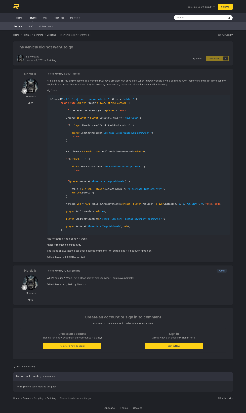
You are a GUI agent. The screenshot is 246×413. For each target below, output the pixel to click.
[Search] (229, 17)
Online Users (46, 26)
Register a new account (72, 346)
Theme (124, 407)
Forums (32, 17)
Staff (30, 26)
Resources (58, 17)
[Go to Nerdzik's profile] (20, 58)
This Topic (215, 17)
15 (31, 103)
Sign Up (225, 6)
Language (109, 407)
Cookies (137, 407)
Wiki (45, 17)
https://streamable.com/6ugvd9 (64, 244)
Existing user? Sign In (200, 7)
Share (198, 58)
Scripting (51, 60)
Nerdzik (34, 56)
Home (19, 17)
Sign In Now (174, 346)
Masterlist (75, 17)
